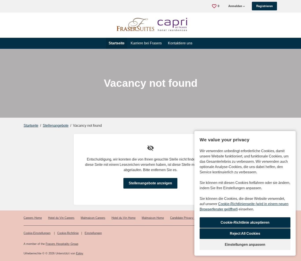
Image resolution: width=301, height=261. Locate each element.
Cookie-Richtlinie (68, 233)
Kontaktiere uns (180, 43)
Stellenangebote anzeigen (150, 183)
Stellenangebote (56, 125)
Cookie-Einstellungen (37, 233)
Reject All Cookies (245, 233)
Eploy (79, 253)
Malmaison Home (153, 217)
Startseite (116, 43)
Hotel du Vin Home (123, 217)
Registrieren (264, 6)
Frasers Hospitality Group (62, 244)
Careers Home (33, 217)
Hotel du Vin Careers (61, 217)
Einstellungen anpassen (245, 244)
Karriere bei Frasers (146, 43)
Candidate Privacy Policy (186, 217)
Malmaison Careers (93, 217)
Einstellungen (93, 233)
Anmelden (235, 6)
